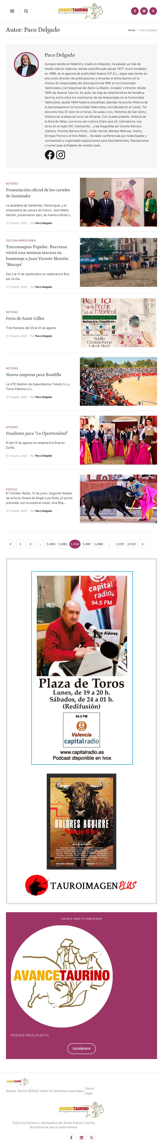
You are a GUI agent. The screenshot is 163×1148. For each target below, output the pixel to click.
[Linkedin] (144, 11)
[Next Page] (142, 544)
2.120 (131, 544)
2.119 (120, 544)
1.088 (98, 544)
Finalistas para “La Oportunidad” (37, 433)
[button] (12, 11)
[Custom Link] (50, 155)
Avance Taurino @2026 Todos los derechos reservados (45, 1091)
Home (131, 30)
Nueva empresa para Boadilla (33, 374)
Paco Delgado (60, 55)
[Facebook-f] (135, 11)
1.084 (51, 544)
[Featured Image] (118, 202)
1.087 (87, 544)
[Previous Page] (10, 544)
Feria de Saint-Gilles (25, 318)
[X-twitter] (153, 11)
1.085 (63, 544)
